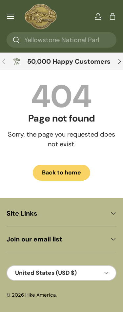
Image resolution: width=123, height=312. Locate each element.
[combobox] (61, 40)
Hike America (40, 295)
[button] (112, 16)
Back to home (61, 172)
